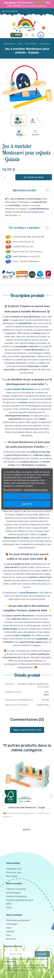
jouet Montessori (29, 592)
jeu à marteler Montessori (20, 389)
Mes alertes (11, 939)
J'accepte (27, 504)
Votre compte (14, 914)
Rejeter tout (27, 496)
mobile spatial (9, 629)
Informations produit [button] (24, 190)
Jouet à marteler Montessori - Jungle (26, 807)
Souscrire (42, 954)
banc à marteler (23, 635)
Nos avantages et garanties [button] (24, 227)
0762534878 (11, 11)
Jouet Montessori (9, 44)
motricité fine (25, 323)
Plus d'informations (12, 489)
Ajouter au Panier (35, 177)
